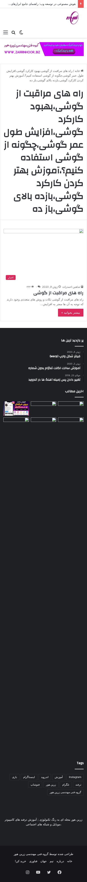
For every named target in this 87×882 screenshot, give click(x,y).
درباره (60, 861)
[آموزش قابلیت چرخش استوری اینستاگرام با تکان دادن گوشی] (71, 424)
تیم (52, 861)
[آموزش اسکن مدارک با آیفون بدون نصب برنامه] (71, 408)
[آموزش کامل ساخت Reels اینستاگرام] (43, 408)
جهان (43, 861)
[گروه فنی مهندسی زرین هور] (75, 18)
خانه (78, 71)
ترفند (78, 784)
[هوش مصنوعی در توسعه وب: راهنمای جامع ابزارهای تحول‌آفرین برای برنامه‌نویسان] (43, 424)
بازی (14, 777)
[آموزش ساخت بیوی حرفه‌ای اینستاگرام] (16, 408)
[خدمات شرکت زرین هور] (43, 49)
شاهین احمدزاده (71, 286)
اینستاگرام (29, 777)
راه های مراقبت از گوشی (58, 293)
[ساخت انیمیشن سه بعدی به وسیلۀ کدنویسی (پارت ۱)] (16, 584)
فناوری (33, 861)
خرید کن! (20, 861)
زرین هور (51, 784)
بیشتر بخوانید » (70, 312)
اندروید (44, 777)
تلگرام (65, 784)
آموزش (59, 777)
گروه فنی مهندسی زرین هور (65, 792)
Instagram (75, 777)
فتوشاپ (35, 784)
